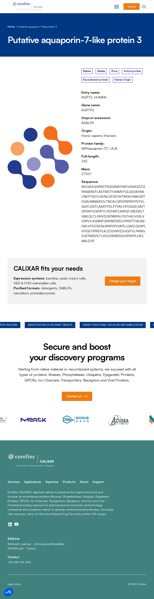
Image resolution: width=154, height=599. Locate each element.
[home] (28, 6)
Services (14, 482)
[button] (116, 7)
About (84, 482)
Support (98, 482)
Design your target (122, 281)
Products (69, 482)
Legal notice (14, 584)
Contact (132, 6)
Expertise (52, 482)
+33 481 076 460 (19, 562)
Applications (32, 482)
